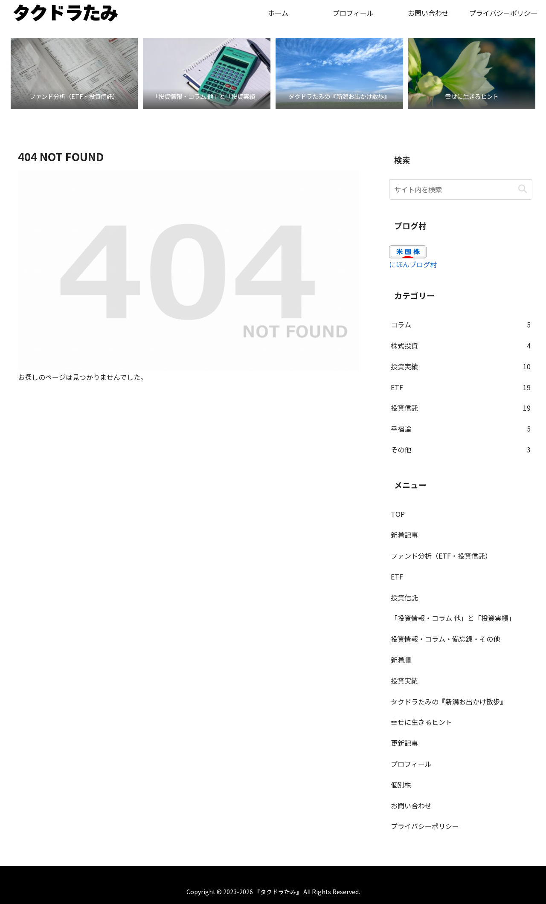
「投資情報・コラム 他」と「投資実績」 (453, 618)
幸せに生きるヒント (421, 722)
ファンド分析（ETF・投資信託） (441, 556)
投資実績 (404, 680)
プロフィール (411, 764)
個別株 (401, 784)
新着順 (401, 660)
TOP (398, 514)
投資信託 (404, 597)
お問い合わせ (411, 805)
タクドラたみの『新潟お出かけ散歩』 (449, 701)
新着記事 (404, 535)
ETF (397, 576)
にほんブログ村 (413, 264)
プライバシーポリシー (425, 826)
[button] (522, 189)
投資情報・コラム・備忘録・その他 (445, 639)
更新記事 (404, 743)
